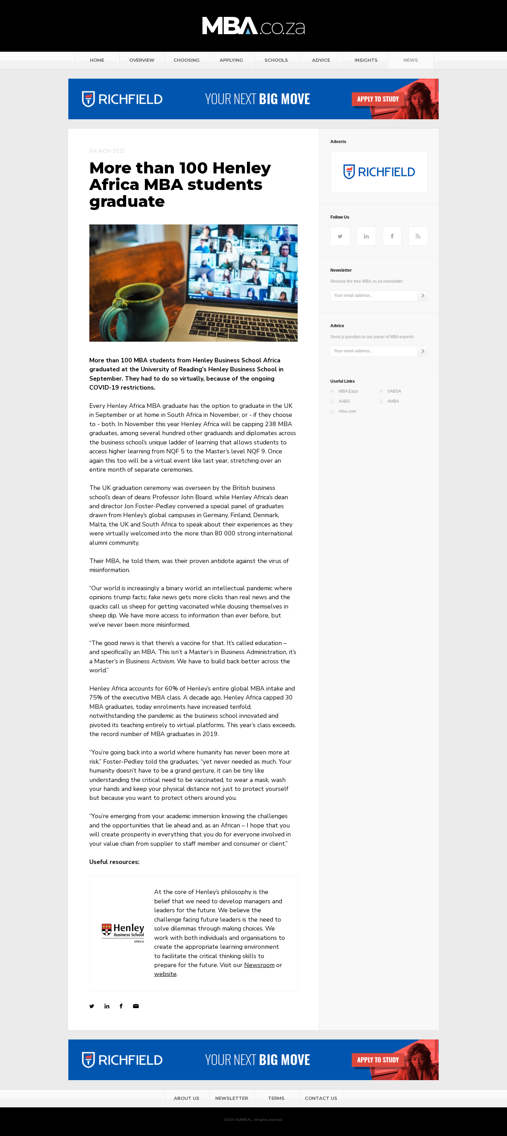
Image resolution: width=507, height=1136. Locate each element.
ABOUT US (186, 1098)
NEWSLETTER (231, 1098)
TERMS (276, 1098)
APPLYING (231, 60)
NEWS (411, 60)
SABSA (394, 391)
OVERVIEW (142, 60)
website (165, 974)
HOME (97, 60)
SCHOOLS (276, 60)
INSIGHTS (366, 60)
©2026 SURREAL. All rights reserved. (253, 1120)
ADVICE (321, 60)
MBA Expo (348, 391)
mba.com (347, 411)
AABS (344, 401)
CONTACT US (321, 1098)
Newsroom (259, 965)
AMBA (393, 401)
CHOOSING (186, 60)
